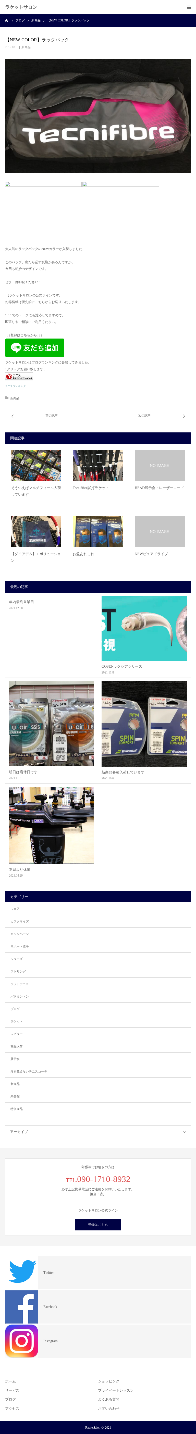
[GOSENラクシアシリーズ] (144, 628)
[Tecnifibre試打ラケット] (98, 465)
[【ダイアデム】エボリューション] (36, 531)
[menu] (189, 7)
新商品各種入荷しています (123, 772)
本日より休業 (19, 869)
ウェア (15, 909)
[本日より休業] (51, 825)
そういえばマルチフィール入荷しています (36, 491)
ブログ (15, 1009)
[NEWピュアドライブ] (160, 531)
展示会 (15, 1059)
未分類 (15, 1096)
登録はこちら (98, 1225)
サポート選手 (19, 946)
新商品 (26, 47)
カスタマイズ (19, 921)
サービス (12, 1390)
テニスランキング (15, 386)
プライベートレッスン (116, 1390)
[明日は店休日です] (51, 723)
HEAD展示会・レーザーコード (159, 488)
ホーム (10, 1381)
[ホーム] (7, 20)
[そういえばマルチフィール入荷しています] (36, 465)
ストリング (18, 971)
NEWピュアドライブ (151, 554)
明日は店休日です (23, 772)
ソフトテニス (19, 984)
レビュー (16, 1034)
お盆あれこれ (83, 554)
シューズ (16, 959)
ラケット (16, 1021)
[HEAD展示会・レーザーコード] (160, 465)
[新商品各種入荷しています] (144, 724)
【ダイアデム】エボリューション (36, 557)
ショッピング (108, 1381)
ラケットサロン (21, 7)
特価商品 (16, 1109)
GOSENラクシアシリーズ (122, 666)
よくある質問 (108, 1399)
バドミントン (19, 996)
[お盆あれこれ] (98, 531)
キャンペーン (19, 934)
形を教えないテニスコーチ (28, 1071)
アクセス (12, 1409)
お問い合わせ (108, 1409)
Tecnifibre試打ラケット (91, 488)
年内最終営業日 (21, 602)
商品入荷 (16, 1046)
